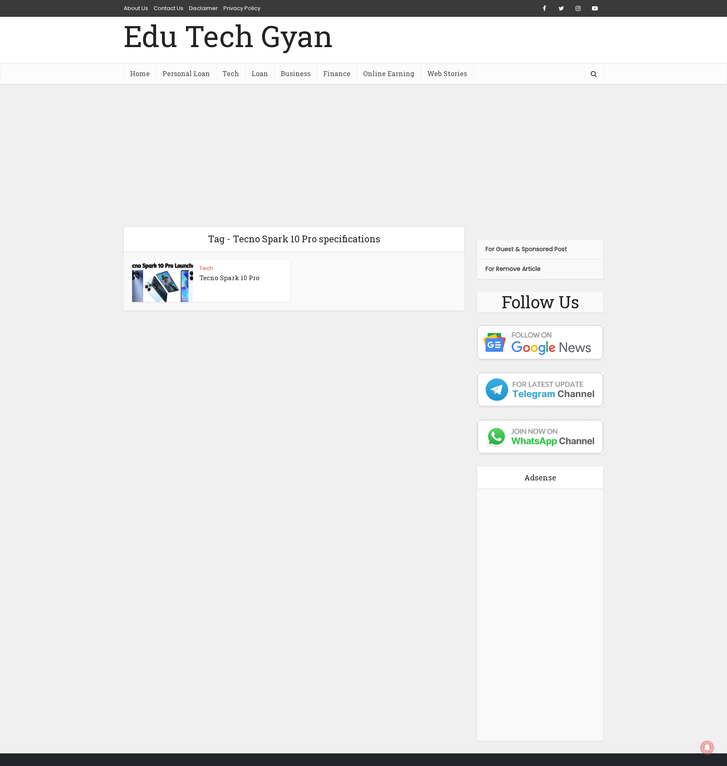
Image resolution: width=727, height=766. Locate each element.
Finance (336, 73)
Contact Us (168, 8)
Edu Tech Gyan (228, 36)
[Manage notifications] (707, 747)
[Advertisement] (363, 156)
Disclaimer (203, 8)
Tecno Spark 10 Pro (229, 277)
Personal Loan (186, 73)
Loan (260, 73)
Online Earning (388, 73)
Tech (231, 73)
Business (295, 73)
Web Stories (447, 73)
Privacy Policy (241, 8)
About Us (136, 8)
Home (140, 73)
